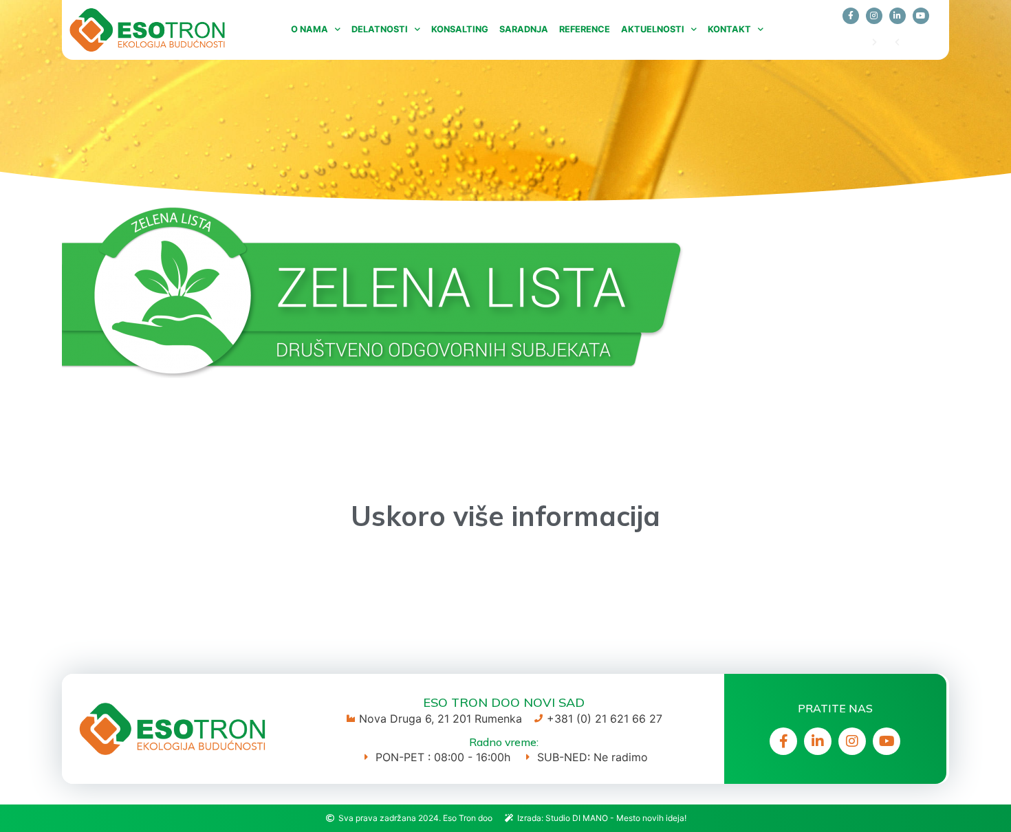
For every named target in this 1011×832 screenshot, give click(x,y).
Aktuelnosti (652, 29)
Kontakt (729, 29)
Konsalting (459, 29)
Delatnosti (379, 29)
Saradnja (523, 29)
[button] (897, 42)
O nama (309, 29)
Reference (584, 29)
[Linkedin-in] (897, 16)
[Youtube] (921, 16)
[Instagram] (874, 16)
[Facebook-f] (850, 16)
